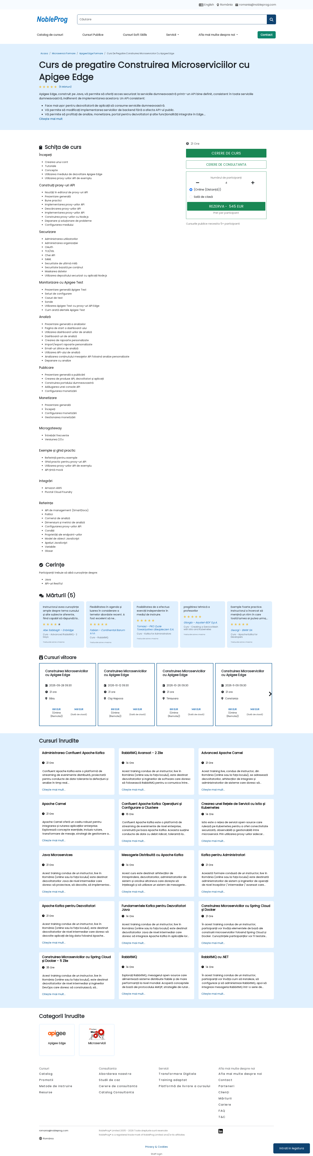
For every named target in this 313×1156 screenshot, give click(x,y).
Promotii (46, 1080)
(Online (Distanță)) (207, 189)
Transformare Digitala (177, 1074)
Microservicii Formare (63, 53)
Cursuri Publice (92, 35)
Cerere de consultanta (118, 1086)
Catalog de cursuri (50, 35)
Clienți (223, 1092)
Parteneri (226, 1086)
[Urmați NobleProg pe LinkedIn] (220, 1131)
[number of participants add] (253, 183)
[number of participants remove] (198, 183)
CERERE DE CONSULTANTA (226, 164)
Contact (267, 35)
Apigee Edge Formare (91, 53)
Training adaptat (173, 1080)
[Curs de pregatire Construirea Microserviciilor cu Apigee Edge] (55, 19)
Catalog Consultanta (116, 1092)
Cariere (224, 1105)
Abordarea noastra (115, 1074)
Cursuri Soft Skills (135, 35)
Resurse (45, 1092)
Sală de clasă (203, 197)
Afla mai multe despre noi (217, 35)
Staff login (156, 1153)
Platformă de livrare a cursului (184, 1086)
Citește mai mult (51, 119)
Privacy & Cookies (156, 1147)
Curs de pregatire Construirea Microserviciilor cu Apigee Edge (140, 53)
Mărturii (225, 1098)
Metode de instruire (55, 1086)
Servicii (171, 35)
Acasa (44, 53)
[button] (269, 694)
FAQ (221, 1111)
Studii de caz (109, 1080)
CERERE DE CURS (226, 153)
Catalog (46, 1074)
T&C (222, 1117)
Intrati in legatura (291, 1148)
